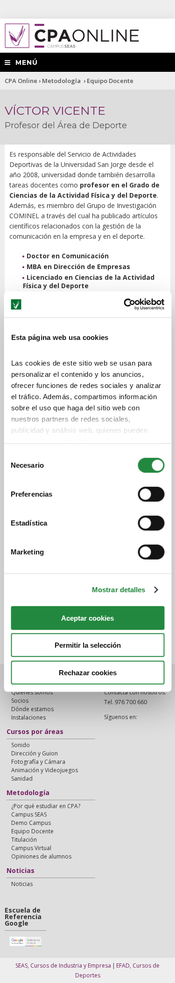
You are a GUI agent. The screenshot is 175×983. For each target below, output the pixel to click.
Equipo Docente (110, 80)
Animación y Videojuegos (44, 770)
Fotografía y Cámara (38, 762)
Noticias (21, 871)
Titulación (24, 840)
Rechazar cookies (88, 672)
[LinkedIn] (156, 727)
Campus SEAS (29, 814)
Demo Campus (31, 823)
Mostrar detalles (119, 590)
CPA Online (21, 80)
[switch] (151, 493)
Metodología (62, 80)
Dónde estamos (32, 709)
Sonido (20, 745)
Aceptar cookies (87, 618)
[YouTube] (131, 727)
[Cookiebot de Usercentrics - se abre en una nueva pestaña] (124, 304)
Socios (19, 701)
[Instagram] (107, 737)
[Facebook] (107, 727)
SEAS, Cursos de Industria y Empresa (63, 965)
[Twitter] (119, 727)
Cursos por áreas (35, 732)
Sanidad (22, 778)
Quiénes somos (32, 692)
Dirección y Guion (34, 753)
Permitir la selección (88, 645)
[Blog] (143, 727)
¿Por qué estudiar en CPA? (45, 806)
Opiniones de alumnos (41, 856)
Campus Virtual (31, 848)
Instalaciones (28, 717)
